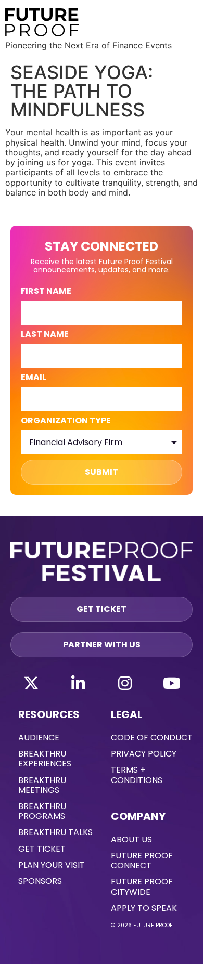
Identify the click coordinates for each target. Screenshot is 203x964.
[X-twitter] (31, 683)
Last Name (45, 335)
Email (33, 378)
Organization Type (66, 421)
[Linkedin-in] (78, 683)
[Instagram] (125, 683)
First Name (46, 292)
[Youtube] (171, 683)
